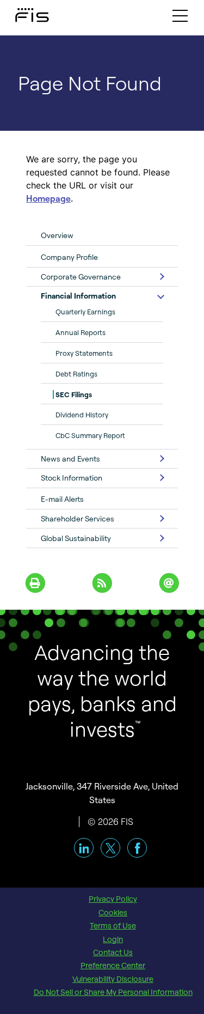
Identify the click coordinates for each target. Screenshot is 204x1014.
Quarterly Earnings (85, 311)
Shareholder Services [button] (77, 518)
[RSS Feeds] (102, 581)
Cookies (112, 912)
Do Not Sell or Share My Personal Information (113, 992)
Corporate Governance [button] (81, 276)
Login (113, 939)
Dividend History (81, 414)
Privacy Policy (113, 899)
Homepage (48, 198)
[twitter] (110, 848)
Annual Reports (80, 332)
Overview (57, 235)
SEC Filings (73, 394)
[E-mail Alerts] (169, 581)
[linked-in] (84, 848)
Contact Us (113, 952)
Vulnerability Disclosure (112, 979)
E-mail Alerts (62, 498)
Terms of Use (113, 926)
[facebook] (137, 848)
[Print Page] (35, 581)
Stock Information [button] (71, 477)
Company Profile (69, 257)
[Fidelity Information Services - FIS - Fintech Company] (22, 12)
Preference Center (113, 965)
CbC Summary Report (90, 435)
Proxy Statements (84, 353)
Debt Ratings (76, 373)
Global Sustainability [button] (76, 538)
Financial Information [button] (78, 295)
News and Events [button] (70, 458)
